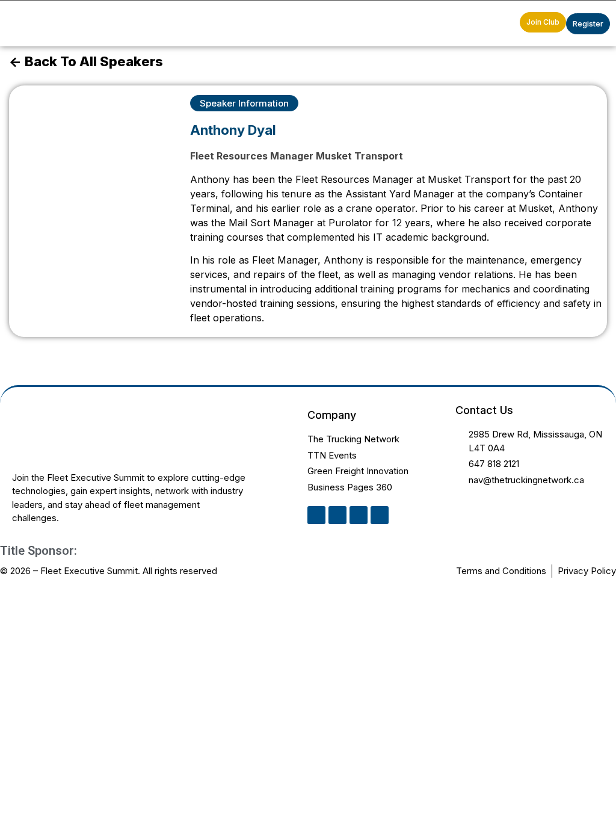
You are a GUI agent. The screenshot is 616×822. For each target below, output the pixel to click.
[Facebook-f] (380, 515)
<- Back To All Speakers (86, 61)
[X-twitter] (337, 515)
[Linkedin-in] (316, 515)
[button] (508, 24)
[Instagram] (359, 515)
